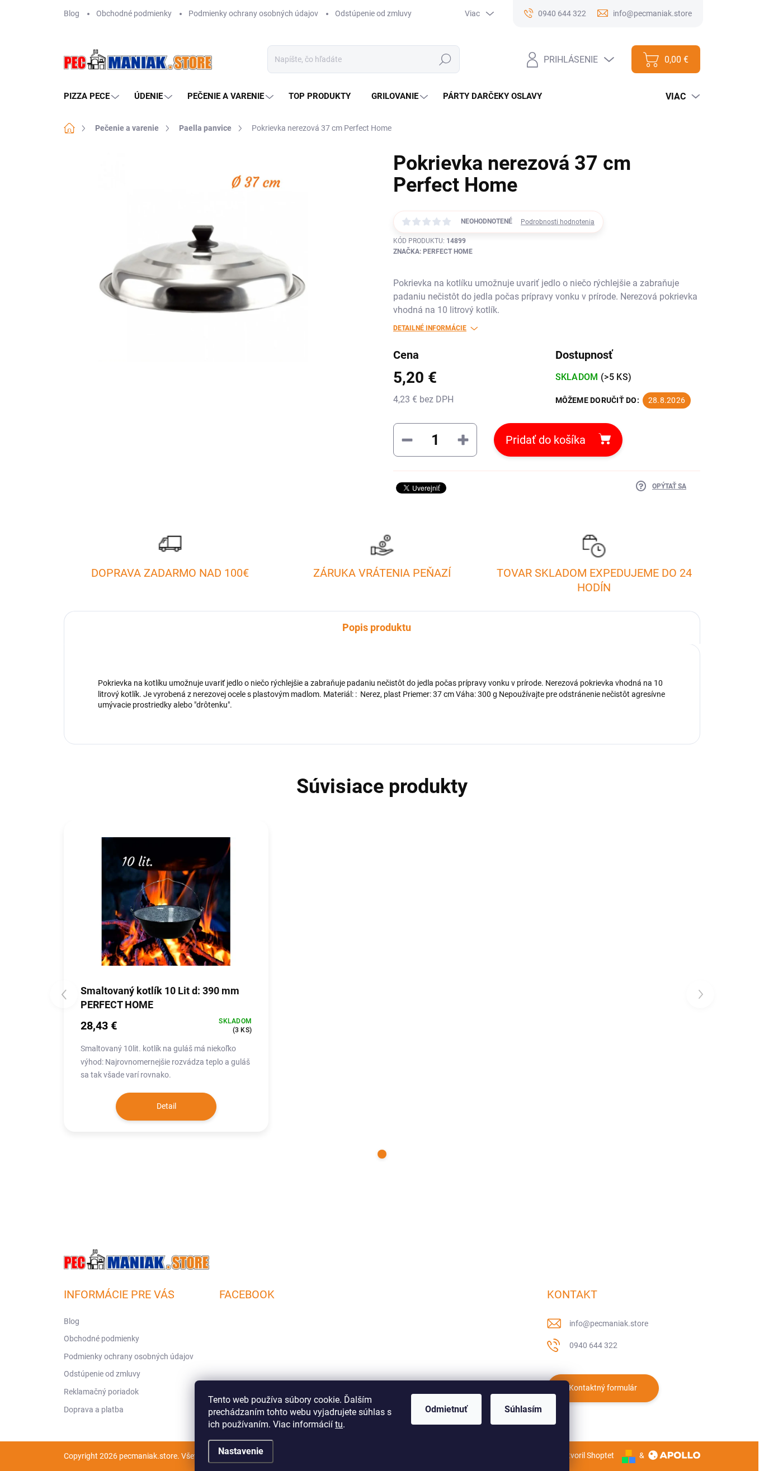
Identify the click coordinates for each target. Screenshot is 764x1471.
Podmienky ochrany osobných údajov (253, 13)
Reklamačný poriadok (101, 1391)
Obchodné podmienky (134, 13)
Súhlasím (523, 1409)
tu (339, 1424)
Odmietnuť (446, 1409)
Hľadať (445, 59)
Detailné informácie (429, 328)
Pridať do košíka (546, 440)
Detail (166, 1106)
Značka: (433, 251)
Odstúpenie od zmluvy (373, 13)
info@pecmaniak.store (608, 1323)
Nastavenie (240, 1451)
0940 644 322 (593, 1345)
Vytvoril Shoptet (586, 1455)
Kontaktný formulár (603, 1387)
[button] (382, 1154)
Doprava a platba (94, 1409)
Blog (71, 13)
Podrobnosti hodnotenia (558, 222)
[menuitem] (93, 96)
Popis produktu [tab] (376, 627)
